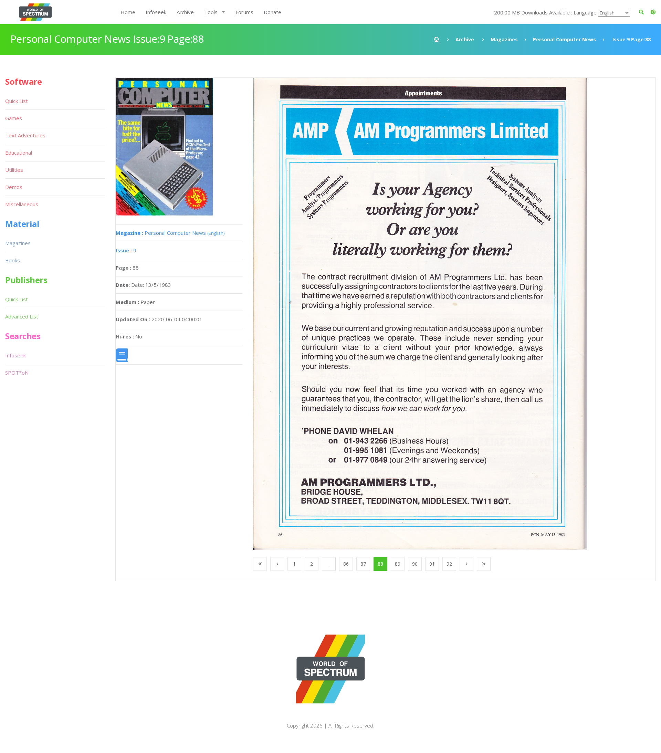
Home (127, 12)
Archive (185, 12)
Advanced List (21, 316)
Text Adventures (25, 135)
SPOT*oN (17, 372)
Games (13, 118)
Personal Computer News (564, 39)
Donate (272, 12)
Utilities (14, 169)
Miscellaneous (21, 204)
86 (346, 564)
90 (415, 564)
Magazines (504, 39)
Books (12, 260)
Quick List (16, 100)
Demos (13, 187)
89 (397, 564)
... (328, 564)
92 (449, 564)
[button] (653, 12)
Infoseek (156, 12)
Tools (211, 12)
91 (432, 564)
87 (363, 564)
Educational (18, 152)
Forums (244, 12)
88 (380, 564)
